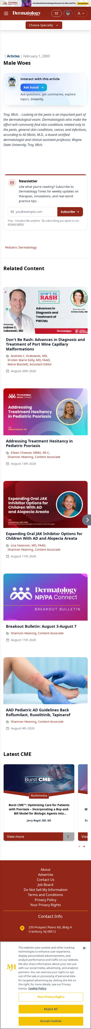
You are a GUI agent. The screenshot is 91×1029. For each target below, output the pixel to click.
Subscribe (68, 212)
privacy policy (16, 224)
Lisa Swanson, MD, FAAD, (28, 545)
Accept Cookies (50, 1021)
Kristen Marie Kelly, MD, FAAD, (29, 360)
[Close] (84, 948)
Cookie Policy (37, 988)
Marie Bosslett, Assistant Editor (30, 364)
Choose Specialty (41, 25)
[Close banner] (85, 5)
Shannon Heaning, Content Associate (34, 457)
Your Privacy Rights (45, 905)
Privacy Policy (45, 899)
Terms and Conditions (45, 894)
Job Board (45, 884)
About (45, 869)
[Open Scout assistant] (68, 13)
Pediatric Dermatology (21, 247)
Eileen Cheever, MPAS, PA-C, (30, 453)
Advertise (45, 874)
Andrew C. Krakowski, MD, (29, 356)
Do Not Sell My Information (46, 889)
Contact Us (45, 879)
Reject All (50, 1009)
